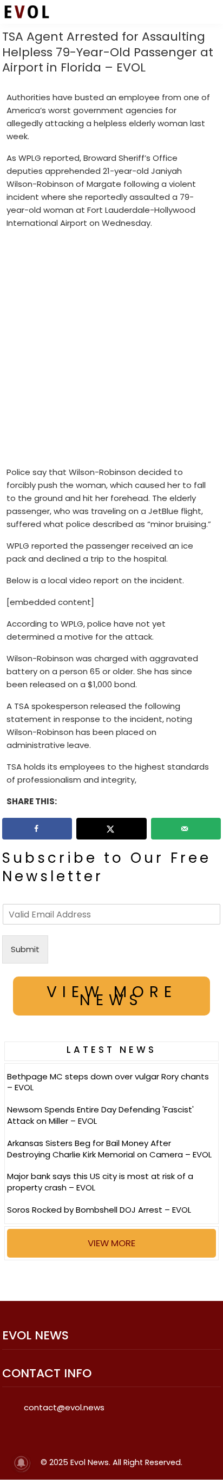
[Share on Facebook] (37, 828)
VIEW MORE (111, 1242)
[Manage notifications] (21, 1463)
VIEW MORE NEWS (112, 996)
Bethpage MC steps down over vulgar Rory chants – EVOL (108, 1082)
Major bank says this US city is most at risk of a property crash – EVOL (100, 1181)
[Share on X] (111, 828)
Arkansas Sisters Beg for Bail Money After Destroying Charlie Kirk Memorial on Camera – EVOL (109, 1148)
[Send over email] (186, 828)
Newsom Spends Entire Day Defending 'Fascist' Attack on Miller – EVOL (100, 1115)
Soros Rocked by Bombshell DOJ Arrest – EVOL (99, 1209)
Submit (25, 949)
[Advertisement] (111, 349)
